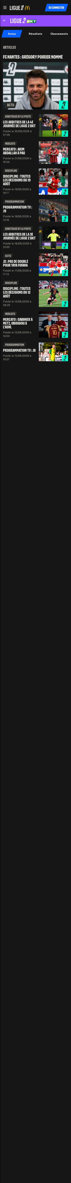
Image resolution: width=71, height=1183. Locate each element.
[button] (5, 7)
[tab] (12, 34)
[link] (35, 82)
